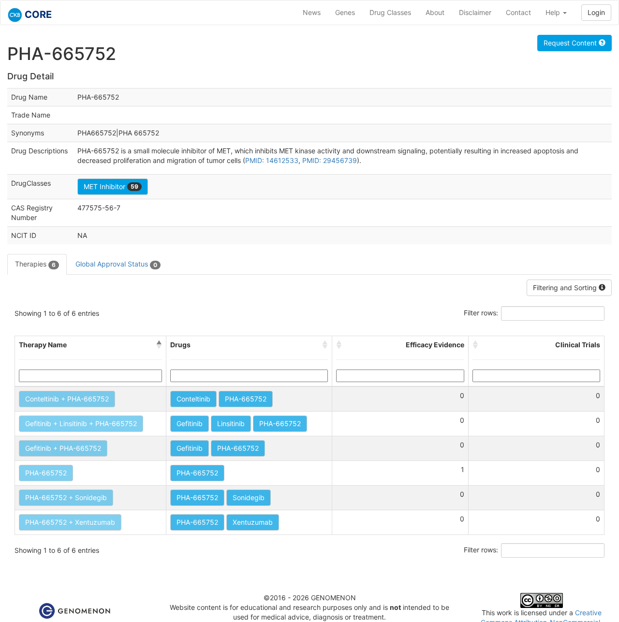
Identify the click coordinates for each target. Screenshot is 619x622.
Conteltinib (193, 399)
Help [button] (553, 12)
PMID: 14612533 (271, 160)
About (435, 12)
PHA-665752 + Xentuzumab (70, 522)
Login (596, 12)
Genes (345, 12)
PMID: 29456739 (329, 160)
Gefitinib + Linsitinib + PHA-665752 (81, 423)
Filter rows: (481, 313)
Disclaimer (475, 12)
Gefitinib (190, 423)
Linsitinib (231, 423)
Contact (518, 12)
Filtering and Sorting (566, 287)
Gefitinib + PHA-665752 (63, 448)
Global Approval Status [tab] (116, 264)
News (312, 12)
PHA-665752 (245, 399)
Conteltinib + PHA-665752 (67, 399)
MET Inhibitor (111, 186)
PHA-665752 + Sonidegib (66, 497)
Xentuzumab (253, 522)
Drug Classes (390, 12)
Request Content (571, 43)
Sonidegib (249, 497)
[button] (159, 345)
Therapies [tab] (35, 264)
